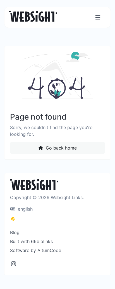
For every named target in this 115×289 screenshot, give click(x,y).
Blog (15, 232)
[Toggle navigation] (98, 17)
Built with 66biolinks (31, 241)
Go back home (60, 148)
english (24, 209)
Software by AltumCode (35, 250)
